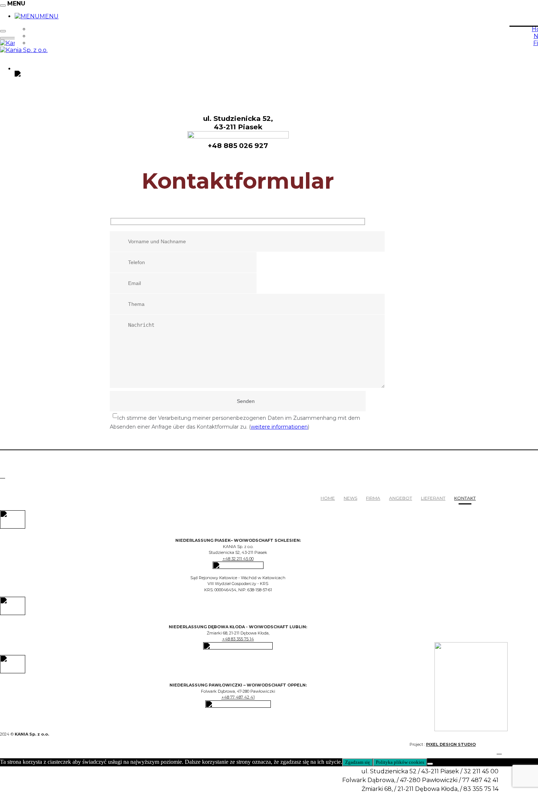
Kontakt (465, 498)
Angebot (400, 498)
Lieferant (433, 498)
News (350, 498)
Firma (373, 498)
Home (328, 498)
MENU (49, 16)
